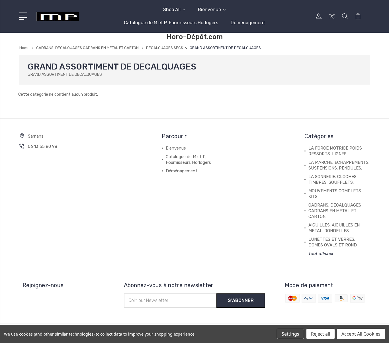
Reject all (320, 334)
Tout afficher (321, 253)
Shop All (172, 9)
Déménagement (248, 22)
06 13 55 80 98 (42, 146)
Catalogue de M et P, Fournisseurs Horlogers (171, 22)
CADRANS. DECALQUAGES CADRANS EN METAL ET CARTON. (334, 211)
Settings (290, 334)
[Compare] (332, 19)
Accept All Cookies (360, 334)
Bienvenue (209, 9)
